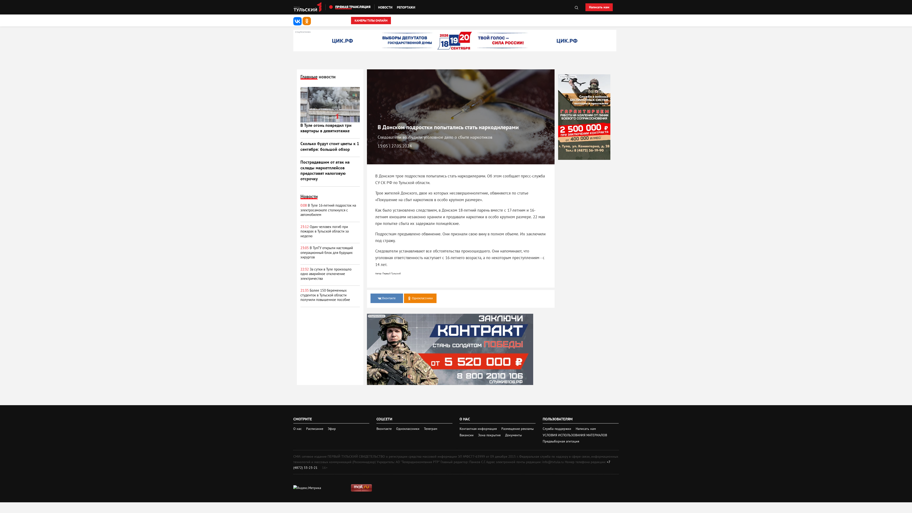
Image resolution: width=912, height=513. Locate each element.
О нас (297, 429)
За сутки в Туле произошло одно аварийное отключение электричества (326, 274)
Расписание (314, 429)
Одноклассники (408, 429)
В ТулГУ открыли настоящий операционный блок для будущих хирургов (326, 252)
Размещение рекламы (517, 429)
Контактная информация (479, 429)
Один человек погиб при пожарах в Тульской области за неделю (324, 231)
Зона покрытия (489, 435)
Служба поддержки (557, 429)
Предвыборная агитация (561, 441)
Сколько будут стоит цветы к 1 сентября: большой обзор (329, 146)
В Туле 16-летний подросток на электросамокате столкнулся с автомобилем (328, 210)
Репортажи (406, 7)
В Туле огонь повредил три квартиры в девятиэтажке (326, 128)
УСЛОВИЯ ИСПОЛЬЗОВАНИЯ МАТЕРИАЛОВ (575, 435)
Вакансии (467, 435)
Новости (385, 7)
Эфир (332, 429)
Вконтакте (384, 429)
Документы (513, 435)
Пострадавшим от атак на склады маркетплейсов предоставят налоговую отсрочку (325, 170)
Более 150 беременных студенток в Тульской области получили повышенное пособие (325, 295)
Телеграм (430, 429)
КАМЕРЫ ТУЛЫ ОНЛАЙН (371, 21)
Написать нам (599, 7)
